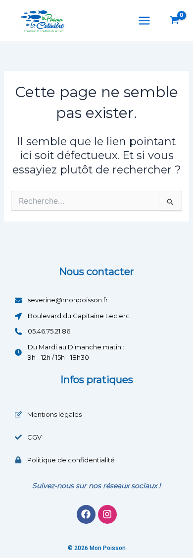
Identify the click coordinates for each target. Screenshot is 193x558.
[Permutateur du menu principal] (144, 20)
